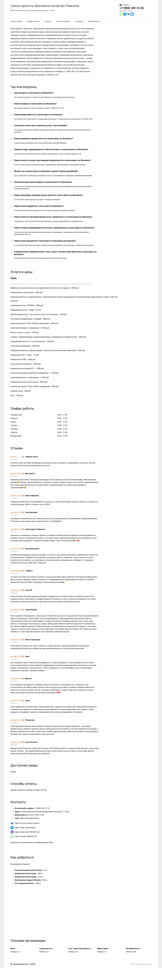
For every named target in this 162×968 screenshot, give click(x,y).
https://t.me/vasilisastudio (25, 828)
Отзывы (48, 21)
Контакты (79, 21)
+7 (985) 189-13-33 (132, 8)
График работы (33, 21)
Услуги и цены (16, 21)
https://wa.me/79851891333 (26, 836)
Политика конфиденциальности (141, 964)
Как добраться (94, 21)
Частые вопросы (63, 21)
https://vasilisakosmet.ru (29, 818)
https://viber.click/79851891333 (27, 832)
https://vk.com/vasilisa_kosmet (27, 823)
